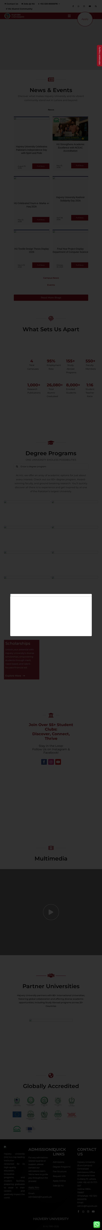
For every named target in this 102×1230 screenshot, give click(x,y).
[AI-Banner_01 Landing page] (51, 595)
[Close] (87, 598)
